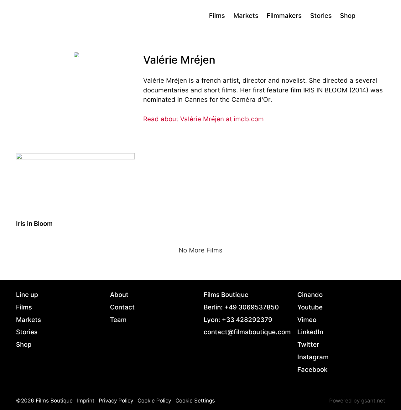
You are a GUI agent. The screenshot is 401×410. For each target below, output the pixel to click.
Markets (245, 15)
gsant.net (373, 400)
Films (217, 15)
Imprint (85, 400)
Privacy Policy (116, 400)
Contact (122, 307)
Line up (27, 294)
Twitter (308, 344)
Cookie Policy (154, 400)
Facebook (312, 369)
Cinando (310, 294)
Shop (348, 15)
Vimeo (306, 320)
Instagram (313, 357)
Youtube (310, 307)
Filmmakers (284, 15)
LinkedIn (310, 332)
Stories (321, 15)
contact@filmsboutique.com (247, 332)
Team (118, 320)
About (119, 294)
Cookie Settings (195, 400)
